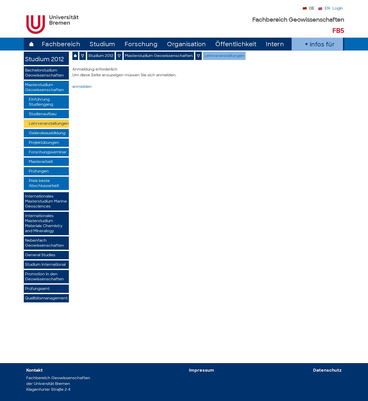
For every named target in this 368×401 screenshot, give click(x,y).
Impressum (202, 370)
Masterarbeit (41, 162)
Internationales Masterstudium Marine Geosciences (46, 202)
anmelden (82, 87)
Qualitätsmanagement (46, 298)
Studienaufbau (42, 114)
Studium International (45, 265)
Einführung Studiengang (41, 102)
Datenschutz (327, 370)
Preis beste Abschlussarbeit (44, 183)
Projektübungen (44, 143)
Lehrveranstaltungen (49, 124)
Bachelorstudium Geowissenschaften (44, 73)
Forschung (141, 45)
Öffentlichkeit (235, 45)
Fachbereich (61, 45)
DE (311, 9)
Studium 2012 (44, 60)
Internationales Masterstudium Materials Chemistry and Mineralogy (44, 223)
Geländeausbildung (47, 133)
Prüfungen (39, 171)
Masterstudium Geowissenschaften (44, 87)
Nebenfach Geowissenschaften (44, 243)
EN (327, 9)
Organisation (186, 45)
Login (337, 9)
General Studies (40, 255)
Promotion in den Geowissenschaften (44, 277)
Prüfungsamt (37, 289)
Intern (275, 45)
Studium (102, 45)
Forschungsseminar (48, 152)
